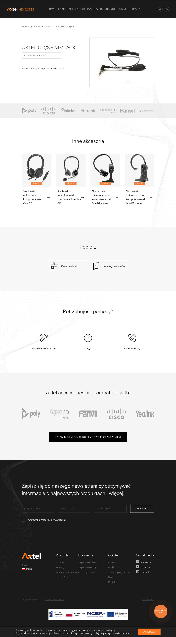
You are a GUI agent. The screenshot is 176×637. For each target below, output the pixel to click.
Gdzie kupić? (114, 568)
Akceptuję (47, 519)
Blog (110, 577)
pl (167, 9)
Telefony (73, 9)
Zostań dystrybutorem (119, 573)
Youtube (145, 568)
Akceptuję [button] (149, 631)
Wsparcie (123, 9)
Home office (62, 577)
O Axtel (61, 9)
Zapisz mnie (142, 509)
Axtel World (38, 26)
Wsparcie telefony (87, 568)
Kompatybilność (86, 573)
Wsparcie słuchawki (88, 563)
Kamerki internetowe (66, 573)
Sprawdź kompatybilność (88, 436)
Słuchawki (87, 9)
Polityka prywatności (54, 600)
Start (51, 9)
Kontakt (136, 9)
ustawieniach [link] (123, 633)
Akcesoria (49, 26)
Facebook (146, 563)
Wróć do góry (148, 600)
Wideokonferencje (105, 9)
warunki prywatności (53, 519)
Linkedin (145, 573)
